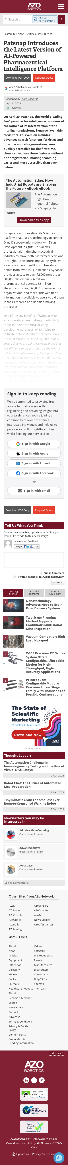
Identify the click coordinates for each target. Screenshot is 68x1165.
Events (38, 960)
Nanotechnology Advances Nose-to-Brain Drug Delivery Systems (44, 604)
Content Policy (17, 1034)
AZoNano (14, 910)
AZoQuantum (42, 910)
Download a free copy (34, 220)
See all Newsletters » (17, 882)
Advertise (14, 1017)
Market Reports (43, 955)
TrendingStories (13, 592)
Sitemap (39, 984)
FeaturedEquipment (55, 592)
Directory (14, 969)
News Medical (42, 919)
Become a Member (20, 998)
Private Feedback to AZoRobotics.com (40, 577)
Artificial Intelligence (39, 34)
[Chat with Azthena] (58, 1157)
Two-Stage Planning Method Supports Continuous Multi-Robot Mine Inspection (44, 623)
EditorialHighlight (34, 592)
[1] (13, 605)
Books (12, 979)
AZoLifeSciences (43, 924)
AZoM (12, 905)
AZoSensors (41, 905)
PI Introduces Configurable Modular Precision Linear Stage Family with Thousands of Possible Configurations (45, 687)
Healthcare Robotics (21, 988)
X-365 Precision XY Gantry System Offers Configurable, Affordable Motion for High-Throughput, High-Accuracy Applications (45, 662)
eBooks (13, 974)
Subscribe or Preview (31, 834)
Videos (38, 946)
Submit (57, 582)
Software (39, 951)
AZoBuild (14, 924)
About (12, 946)
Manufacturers (43, 965)
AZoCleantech (17, 915)
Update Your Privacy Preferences (36, 1154)
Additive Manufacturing (34, 830)
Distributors (41, 969)
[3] (13, 641)
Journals (14, 984)
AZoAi (37, 915)
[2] (13, 622)
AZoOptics (15, 919)
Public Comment (54, 573)
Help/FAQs (40, 979)
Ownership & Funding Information (21, 1041)
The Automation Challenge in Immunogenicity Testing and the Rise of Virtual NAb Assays (34, 766)
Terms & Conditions (21, 1021)
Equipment (15, 960)
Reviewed (15, 107)
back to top (55, 1052)
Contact (13, 1012)
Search (13, 1002)
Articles (13, 955)
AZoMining (15, 929)
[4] (13, 657)
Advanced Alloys (29, 848)
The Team (40, 988)
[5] (13, 684)
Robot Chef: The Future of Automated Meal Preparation (32, 785)
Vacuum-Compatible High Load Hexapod (45, 638)
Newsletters (16, 1007)
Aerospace (25, 865)
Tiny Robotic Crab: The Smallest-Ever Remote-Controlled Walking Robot (32, 802)
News (21, 34)
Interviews (15, 965)
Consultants (41, 974)
